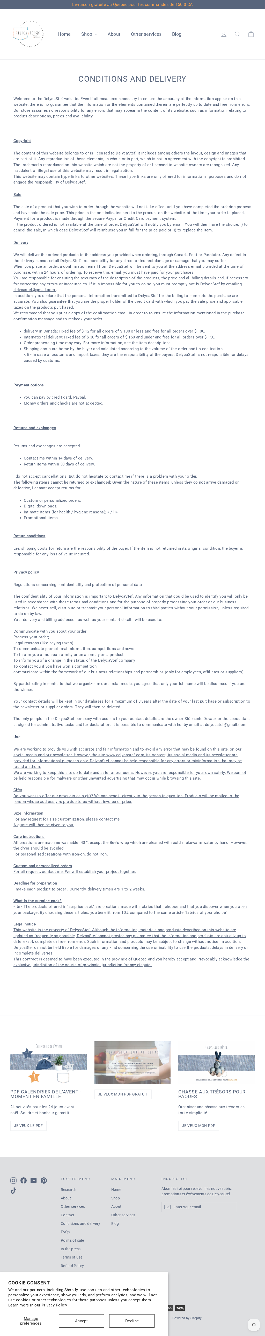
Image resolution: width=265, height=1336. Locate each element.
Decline (132, 1321)
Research (69, 1189)
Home (64, 34)
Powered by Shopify (187, 1318)
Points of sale (72, 1240)
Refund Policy (72, 1266)
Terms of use (72, 1257)
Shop (87, 34)
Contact (68, 1215)
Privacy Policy (54, 1305)
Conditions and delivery (80, 1223)
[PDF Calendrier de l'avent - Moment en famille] (48, 1062)
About (114, 34)
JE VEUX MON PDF (198, 1125)
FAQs (65, 1232)
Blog (177, 34)
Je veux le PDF (28, 1125)
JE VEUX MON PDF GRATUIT (123, 1094)
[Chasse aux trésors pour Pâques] (216, 1062)
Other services (146, 34)
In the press (71, 1249)
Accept (81, 1321)
